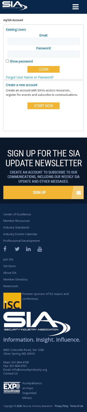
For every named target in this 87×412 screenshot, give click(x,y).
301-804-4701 (18, 366)
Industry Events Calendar (20, 234)
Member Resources (16, 221)
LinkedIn (28, 249)
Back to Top (67, 396)
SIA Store (9, 266)
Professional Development (21, 241)
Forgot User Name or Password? (30, 77)
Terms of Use (76, 406)
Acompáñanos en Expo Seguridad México (32, 390)
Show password (21, 61)
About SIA (9, 273)
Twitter (17, 249)
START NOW (43, 105)
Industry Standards (16, 227)
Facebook (6, 249)
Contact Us (10, 373)
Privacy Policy (61, 406)
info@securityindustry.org (29, 370)
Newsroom (10, 286)
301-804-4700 (20, 362)
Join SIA (8, 259)
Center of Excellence (17, 214)
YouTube (40, 249)
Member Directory (15, 279)
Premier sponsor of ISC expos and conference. (45, 296)
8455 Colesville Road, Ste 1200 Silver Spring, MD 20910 (23, 352)
